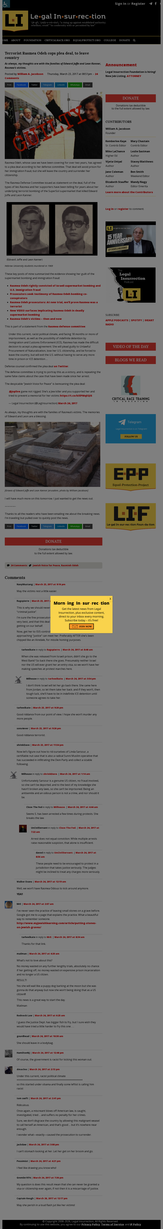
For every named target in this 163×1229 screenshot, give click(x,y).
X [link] (110, 599)
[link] (81, 599)
